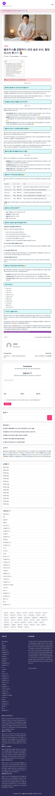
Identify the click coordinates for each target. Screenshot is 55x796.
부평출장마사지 (6, 565)
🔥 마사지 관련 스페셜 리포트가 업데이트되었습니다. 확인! (17, 331)
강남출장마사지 (6, 528)
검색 (4, 412)
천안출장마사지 (6, 596)
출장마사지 (5, 451)
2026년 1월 (5, 481)
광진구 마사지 (38, 612)
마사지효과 (38, 615)
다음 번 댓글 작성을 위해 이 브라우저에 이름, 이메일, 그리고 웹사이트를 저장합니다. (23, 400)
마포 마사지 (6, 617)
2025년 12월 (6, 484)
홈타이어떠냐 (20, 627)
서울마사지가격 (6, 567)
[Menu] (52, 4)
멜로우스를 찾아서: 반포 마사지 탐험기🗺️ (13, 63)
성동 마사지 (20, 619)
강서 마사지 (25, 612)
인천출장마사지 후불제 (8, 584)
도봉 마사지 (6, 615)
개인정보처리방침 (32, 668)
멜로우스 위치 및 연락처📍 (12, 70)
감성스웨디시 (6, 525)
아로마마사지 (6, 622)
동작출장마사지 (6, 545)
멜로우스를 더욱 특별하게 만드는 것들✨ (14, 67)
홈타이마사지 (13, 627)
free (4, 517)
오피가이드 (30, 622)
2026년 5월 (6, 470)
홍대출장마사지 (6, 604)
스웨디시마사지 (44, 619)
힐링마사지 (27, 627)
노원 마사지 (45, 612)
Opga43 (5, 519)
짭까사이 (5, 590)
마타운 (43, 615)
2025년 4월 (6, 498)
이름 (5, 393)
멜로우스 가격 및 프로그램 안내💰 (13, 69)
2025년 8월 (6, 490)
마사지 (6, 46)
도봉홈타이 (5, 539)
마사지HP (5, 551)
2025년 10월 (6, 487)
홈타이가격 (44, 624)
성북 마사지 (26, 619)
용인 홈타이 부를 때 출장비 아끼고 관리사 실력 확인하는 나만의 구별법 (18, 428)
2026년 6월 (6, 467)
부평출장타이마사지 (43, 617)
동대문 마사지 (12, 615)
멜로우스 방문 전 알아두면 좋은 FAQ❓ (14, 71)
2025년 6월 (6, 492)
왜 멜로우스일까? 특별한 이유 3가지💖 (14, 65)
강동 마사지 (12, 612)
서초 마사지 (13, 619)
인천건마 (36, 622)
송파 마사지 (32, 619)
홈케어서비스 (32, 624)
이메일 (22, 393)
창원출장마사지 (6, 593)
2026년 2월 (6, 478)
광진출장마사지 (6, 536)
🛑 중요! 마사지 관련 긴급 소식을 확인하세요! (15, 79)
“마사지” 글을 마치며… (11, 75)
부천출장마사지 (6, 562)
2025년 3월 (6, 501)
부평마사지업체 (27, 617)
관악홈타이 (5, 534)
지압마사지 (5, 587)
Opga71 (5, 522)
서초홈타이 (5, 570)
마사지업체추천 (31, 615)
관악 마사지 (31, 612)
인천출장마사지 (6, 582)
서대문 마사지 (6, 619)
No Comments (24, 56)
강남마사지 (6, 612)
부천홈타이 (20, 617)
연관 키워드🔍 (9, 74)
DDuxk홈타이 (6, 514)
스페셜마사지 (6, 579)
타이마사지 (26, 624)
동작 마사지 (20, 615)
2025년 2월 (6, 504)
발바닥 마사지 (6, 556)
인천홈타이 (14, 624)
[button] (16, 346)
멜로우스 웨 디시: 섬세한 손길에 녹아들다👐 (15, 66)
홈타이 (4, 601)
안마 (12, 622)
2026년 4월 (6, 473)
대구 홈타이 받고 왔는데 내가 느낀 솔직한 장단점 (14, 442)
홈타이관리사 (6, 627)
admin (15, 344)
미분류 (4, 553)
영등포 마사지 (23, 622)
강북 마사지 (19, 612)
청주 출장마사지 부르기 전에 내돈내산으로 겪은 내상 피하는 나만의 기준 (19, 431)
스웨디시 (38, 619)
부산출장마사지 (6, 559)
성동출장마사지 (6, 573)
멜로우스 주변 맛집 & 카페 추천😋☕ (13, 73)
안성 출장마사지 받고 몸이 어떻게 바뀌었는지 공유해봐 (15, 435)
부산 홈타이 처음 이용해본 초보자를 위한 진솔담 (13, 438)
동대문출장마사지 (7, 542)
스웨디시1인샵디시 (7, 576)
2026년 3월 (6, 475)
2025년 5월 (6, 495)
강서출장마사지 (6, 531)
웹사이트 (38, 393)
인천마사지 (42, 622)
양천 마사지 (17, 622)
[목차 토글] (21, 62)
